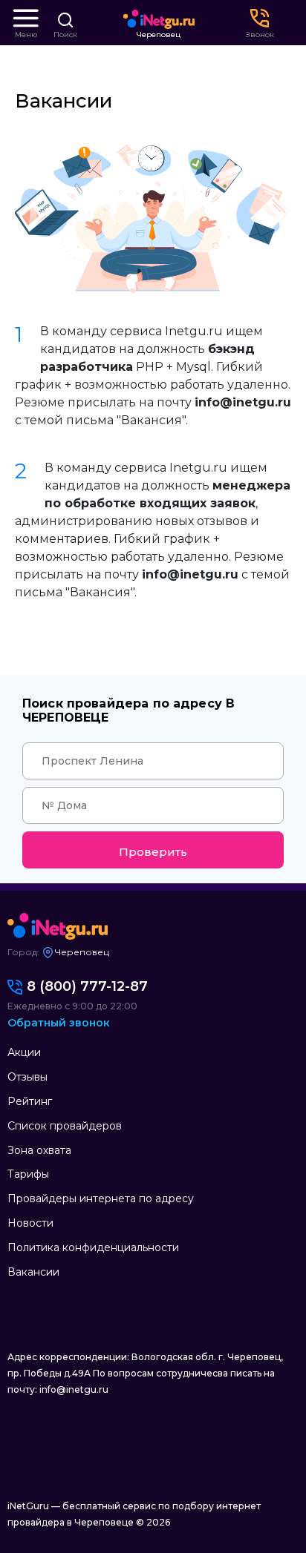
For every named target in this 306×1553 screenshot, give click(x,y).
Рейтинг (29, 1101)
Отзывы (27, 1077)
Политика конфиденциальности (93, 1247)
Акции (24, 1052)
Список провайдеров (64, 1125)
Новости (30, 1223)
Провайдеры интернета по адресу (100, 1198)
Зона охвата (39, 1150)
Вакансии (33, 1272)
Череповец (158, 34)
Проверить (153, 852)
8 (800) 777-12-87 (87, 986)
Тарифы (28, 1174)
